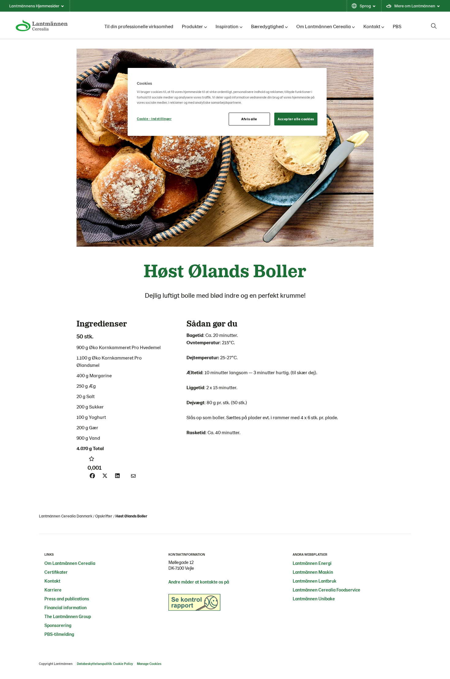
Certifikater (56, 572)
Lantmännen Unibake (314, 598)
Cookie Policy (123, 664)
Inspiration (227, 26)
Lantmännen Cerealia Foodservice (326, 589)
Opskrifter (103, 515)
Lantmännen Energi (312, 563)
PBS (397, 26)
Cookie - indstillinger (154, 119)
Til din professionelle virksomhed (138, 26)
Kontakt (371, 26)
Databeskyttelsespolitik (94, 664)
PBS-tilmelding (59, 634)
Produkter (192, 26)
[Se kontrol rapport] (194, 603)
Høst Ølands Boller (131, 515)
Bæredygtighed (267, 26)
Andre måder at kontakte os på (198, 581)
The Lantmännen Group (67, 616)
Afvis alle (249, 119)
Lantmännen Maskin (313, 572)
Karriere (53, 589)
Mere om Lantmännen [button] (414, 5)
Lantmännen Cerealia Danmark (65, 515)
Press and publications (66, 598)
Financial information (65, 607)
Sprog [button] (365, 5)
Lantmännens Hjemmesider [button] (34, 5)
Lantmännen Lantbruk (314, 581)
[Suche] (434, 26)
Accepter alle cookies (296, 119)
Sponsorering (57, 625)
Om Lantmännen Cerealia (323, 26)
